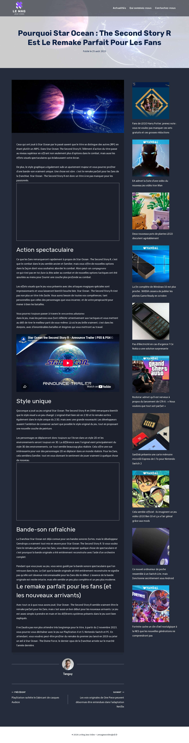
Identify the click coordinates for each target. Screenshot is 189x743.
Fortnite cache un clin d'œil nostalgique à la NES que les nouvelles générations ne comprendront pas (154, 631)
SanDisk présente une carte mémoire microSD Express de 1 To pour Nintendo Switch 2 (153, 459)
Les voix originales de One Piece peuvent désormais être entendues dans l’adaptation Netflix (100, 699)
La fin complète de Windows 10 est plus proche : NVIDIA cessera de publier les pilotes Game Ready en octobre (154, 291)
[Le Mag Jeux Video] (19, 8)
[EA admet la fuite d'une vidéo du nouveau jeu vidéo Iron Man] (154, 158)
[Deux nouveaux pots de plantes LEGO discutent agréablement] (154, 210)
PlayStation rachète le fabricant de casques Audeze (35, 697)
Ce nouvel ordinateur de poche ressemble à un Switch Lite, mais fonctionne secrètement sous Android (153, 574)
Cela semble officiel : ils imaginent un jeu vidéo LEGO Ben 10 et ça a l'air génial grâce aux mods (154, 516)
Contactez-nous (165, 8)
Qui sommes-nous (140, 8)
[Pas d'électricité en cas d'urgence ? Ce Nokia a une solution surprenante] (154, 321)
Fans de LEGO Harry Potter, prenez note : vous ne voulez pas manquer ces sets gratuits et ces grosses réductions (154, 128)
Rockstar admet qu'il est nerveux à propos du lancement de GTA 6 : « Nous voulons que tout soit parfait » (153, 402)
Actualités (119, 8)
